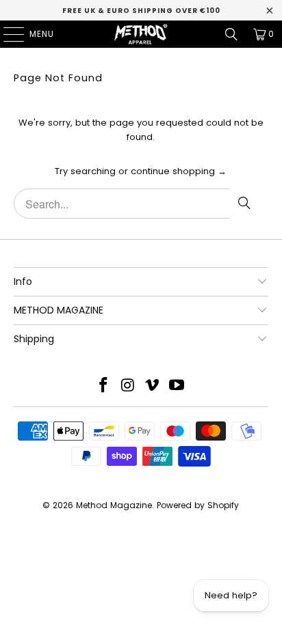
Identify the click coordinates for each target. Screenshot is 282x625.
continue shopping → (179, 171)
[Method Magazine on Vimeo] (152, 386)
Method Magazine (114, 505)
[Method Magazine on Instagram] (128, 386)
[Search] (231, 34)
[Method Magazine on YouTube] (177, 386)
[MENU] (7, 34)
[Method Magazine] (141, 34)
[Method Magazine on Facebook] (104, 386)
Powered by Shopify (198, 505)
